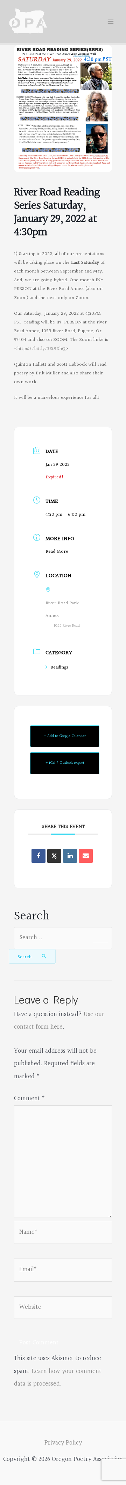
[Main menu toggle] (111, 21)
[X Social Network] (54, 856)
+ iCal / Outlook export (65, 763)
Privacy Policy (63, 1443)
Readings (59, 667)
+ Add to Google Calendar (65, 736)
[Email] (86, 856)
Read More (57, 551)
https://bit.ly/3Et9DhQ (41, 349)
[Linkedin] (70, 856)
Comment (29, 1099)
